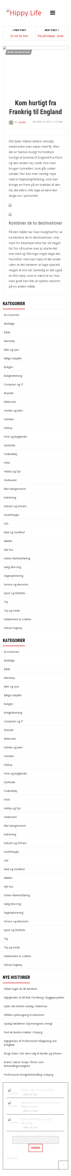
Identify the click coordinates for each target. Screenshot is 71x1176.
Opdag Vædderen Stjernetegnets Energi (28, 1023)
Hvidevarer (10, 480)
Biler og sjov (11, 349)
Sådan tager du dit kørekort (20, 989)
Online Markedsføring (17, 558)
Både (7, 332)
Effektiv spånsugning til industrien (24, 1015)
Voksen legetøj (13, 628)
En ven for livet (19, 36)
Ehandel (8, 393)
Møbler (8, 541)
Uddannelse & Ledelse (17, 619)
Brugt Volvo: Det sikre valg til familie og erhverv (33, 1053)
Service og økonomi (16, 584)
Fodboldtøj (10, 454)
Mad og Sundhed (14, 532)
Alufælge (9, 323)
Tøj (6, 602)
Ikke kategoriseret (15, 489)
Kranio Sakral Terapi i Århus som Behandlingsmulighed (24, 1064)
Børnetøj (9, 341)
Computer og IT (13, 384)
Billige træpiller (13, 358)
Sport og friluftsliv (19, 52)
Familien (9, 419)
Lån (6, 523)
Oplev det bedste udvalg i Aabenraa (25, 1006)
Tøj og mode (12, 610)
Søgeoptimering (13, 576)
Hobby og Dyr (12, 471)
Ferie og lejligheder (15, 436)
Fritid (7, 462)
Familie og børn (13, 410)
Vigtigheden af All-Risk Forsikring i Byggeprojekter (34, 997)
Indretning (10, 497)
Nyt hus (8, 549)
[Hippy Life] (24, 12)
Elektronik (10, 402)
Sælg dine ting (12, 567)
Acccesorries (11, 315)
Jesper (22, 122)
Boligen (8, 367)
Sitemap (12, 1158)
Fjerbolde (9, 445)
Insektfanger (11, 515)
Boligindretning (13, 376)
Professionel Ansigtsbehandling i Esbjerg (28, 1074)
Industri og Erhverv (15, 506)
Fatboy (8, 428)
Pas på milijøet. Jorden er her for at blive (51, 36)
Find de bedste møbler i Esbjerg (23, 1032)
